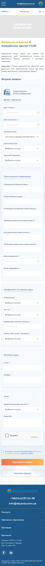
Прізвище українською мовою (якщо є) (19, 220)
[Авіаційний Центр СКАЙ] (22, 490)
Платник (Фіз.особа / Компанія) (16, 333)
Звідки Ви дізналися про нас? (16, 404)
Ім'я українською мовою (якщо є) (17, 232)
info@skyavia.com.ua (26, 4)
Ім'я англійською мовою (13, 196)
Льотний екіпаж (10, 132)
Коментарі (8, 416)
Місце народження (11, 268)
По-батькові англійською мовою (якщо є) (20, 208)
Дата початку (9, 107)
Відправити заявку (22, 462)
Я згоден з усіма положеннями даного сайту (23, 452)
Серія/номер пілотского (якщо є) (16, 322)
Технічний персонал (12, 155)
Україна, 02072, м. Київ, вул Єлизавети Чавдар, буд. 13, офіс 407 (11, 543)
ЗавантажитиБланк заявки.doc (22, 92)
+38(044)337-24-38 (22, 498)
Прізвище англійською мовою (15, 184)
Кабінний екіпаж (10, 143)
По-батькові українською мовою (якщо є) (20, 244)
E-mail (6, 363)
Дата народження (11, 256)
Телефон (7, 375)
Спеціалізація (9, 297)
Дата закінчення (10, 120)
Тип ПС (6, 309)
